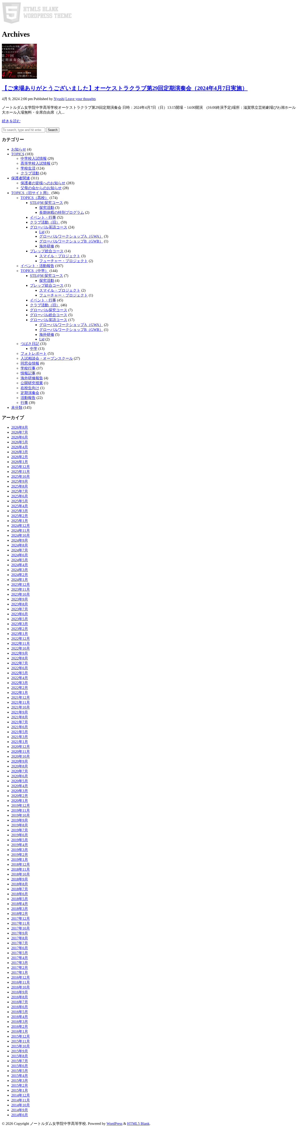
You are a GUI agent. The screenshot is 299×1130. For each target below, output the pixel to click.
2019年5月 (19, 840)
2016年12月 (20, 977)
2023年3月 (19, 624)
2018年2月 (19, 914)
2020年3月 (19, 791)
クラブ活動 (30, 173)
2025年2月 (19, 516)
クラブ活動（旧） (45, 222)
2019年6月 (19, 835)
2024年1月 (19, 580)
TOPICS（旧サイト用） (30, 193)
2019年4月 (19, 845)
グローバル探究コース (48, 310)
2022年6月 (19, 668)
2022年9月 (19, 653)
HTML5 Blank (138, 1124)
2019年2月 (19, 855)
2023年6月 (19, 614)
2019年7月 (19, 830)
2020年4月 (19, 786)
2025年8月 (19, 486)
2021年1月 (19, 742)
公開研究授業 (32, 383)
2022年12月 (20, 639)
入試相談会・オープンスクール (47, 358)
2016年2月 (19, 1027)
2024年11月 (20, 530)
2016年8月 (19, 997)
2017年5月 (19, 953)
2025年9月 (19, 481)
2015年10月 (20, 1046)
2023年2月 (19, 629)
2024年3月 (19, 570)
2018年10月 (20, 874)
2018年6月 (19, 894)
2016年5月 (19, 1012)
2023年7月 (19, 609)
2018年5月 (19, 899)
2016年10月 (20, 987)
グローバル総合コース (48, 315)
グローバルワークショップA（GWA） (71, 236)
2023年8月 (19, 604)
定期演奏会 (30, 393)
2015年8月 (19, 1056)
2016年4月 (19, 1017)
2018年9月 (19, 879)
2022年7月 (19, 663)
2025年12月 (20, 467)
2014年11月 (20, 1100)
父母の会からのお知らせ (41, 188)
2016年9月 (19, 992)
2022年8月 (19, 658)
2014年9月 (19, 1110)
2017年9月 (19, 933)
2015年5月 (19, 1071)
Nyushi (59, 99)
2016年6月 (19, 1007)
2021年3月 (19, 737)
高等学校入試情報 (35, 163)
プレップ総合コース (47, 251)
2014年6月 (19, 1115)
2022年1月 (19, 693)
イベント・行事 (43, 217)
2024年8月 (19, 545)
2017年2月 (19, 968)
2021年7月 (19, 722)
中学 (33, 349)
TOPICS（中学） (35, 271)
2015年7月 (19, 1061)
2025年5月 (19, 501)
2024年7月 (19, 550)
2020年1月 (19, 801)
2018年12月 (20, 864)
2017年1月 (19, 972)
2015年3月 (19, 1081)
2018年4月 (19, 904)
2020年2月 (19, 796)
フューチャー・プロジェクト (63, 261)
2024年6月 (19, 555)
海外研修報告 (32, 378)
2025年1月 (19, 521)
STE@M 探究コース (46, 203)
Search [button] (52, 130)
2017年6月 (19, 948)
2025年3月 (19, 511)
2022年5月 (19, 673)
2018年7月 (19, 889)
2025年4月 (19, 506)
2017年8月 (19, 938)
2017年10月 (20, 928)
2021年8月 (19, 717)
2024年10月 (20, 535)
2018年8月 (19, 884)
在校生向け (30, 388)
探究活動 (46, 208)
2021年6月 (19, 727)
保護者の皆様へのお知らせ (43, 183)
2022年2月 (19, 688)
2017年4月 (19, 958)
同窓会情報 (30, 363)
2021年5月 (19, 732)
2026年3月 (19, 452)
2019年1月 (19, 860)
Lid (41, 232)
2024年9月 (19, 540)
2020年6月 (19, 776)
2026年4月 (19, 447)
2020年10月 (20, 756)
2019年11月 (20, 810)
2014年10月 (20, 1105)
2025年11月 (20, 472)
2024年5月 (19, 560)
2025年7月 (19, 491)
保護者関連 (20, 178)
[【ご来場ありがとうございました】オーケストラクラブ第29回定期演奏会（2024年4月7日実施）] (19, 78)
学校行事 (28, 368)
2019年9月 (19, 820)
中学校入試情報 (34, 158)
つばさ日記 (30, 344)
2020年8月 (19, 766)
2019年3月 (19, 850)
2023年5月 (19, 619)
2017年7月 (19, 943)
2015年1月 (19, 1090)
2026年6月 (19, 437)
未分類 (16, 407)
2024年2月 (19, 575)
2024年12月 (20, 526)
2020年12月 (20, 747)
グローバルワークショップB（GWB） (71, 241)
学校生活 (28, 168)
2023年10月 (20, 594)
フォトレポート (34, 353)
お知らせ (18, 149)
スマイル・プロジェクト (59, 256)
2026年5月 (19, 442)
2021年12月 (20, 697)
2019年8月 (19, 825)
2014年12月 (20, 1095)
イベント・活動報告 (37, 266)
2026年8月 (19, 427)
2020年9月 (19, 761)
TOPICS (17, 154)
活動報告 (28, 398)
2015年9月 (19, 1051)
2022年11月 (20, 643)
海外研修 (46, 246)
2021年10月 (20, 707)
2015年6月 (19, 1066)
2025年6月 (19, 496)
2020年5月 (19, 781)
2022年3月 (19, 683)
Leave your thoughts (80, 99)
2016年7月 (19, 1002)
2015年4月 (19, 1076)
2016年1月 (19, 1031)
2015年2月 (19, 1085)
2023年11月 (20, 589)
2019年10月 (20, 815)
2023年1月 (19, 634)
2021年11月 (20, 702)
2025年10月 (20, 476)
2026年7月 (19, 432)
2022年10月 (20, 648)
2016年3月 (19, 1022)
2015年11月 (20, 1041)
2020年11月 (20, 751)
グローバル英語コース (48, 227)
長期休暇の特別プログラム (61, 212)
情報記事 (28, 373)
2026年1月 (19, 462)
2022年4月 (19, 678)
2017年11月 (20, 923)
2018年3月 (19, 909)
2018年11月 (20, 869)
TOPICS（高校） (35, 198)
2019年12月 (20, 806)
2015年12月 (20, 1036)
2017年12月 (20, 918)
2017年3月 (19, 963)
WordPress (114, 1124)
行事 (24, 403)
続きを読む (11, 121)
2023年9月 (19, 599)
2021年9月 (19, 712)
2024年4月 (19, 565)
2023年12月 (20, 585)
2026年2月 (19, 457)
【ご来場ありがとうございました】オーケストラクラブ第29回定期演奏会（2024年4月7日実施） (125, 88)
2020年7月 (19, 771)
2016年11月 (20, 982)
